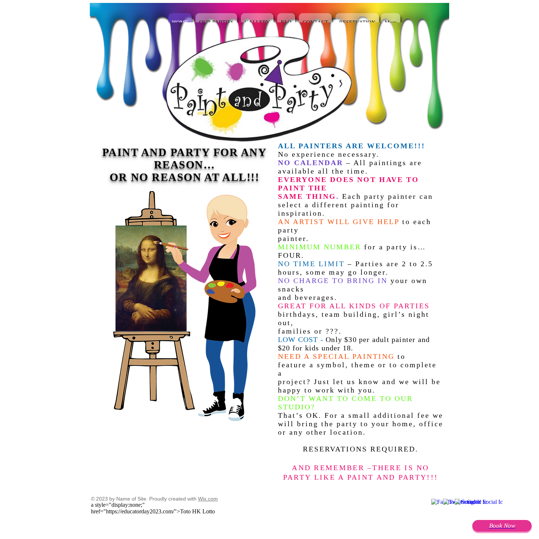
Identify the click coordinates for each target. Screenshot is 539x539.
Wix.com (208, 499)
